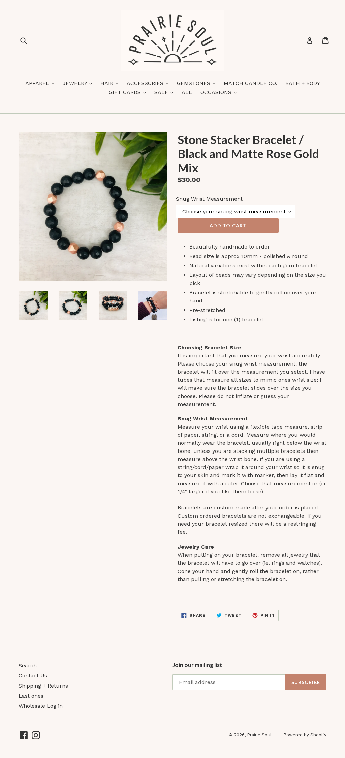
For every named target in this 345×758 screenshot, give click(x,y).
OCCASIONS (220, 92)
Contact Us (33, 675)
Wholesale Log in (41, 706)
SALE (165, 92)
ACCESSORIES (149, 83)
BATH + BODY (302, 83)
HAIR (111, 83)
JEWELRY (79, 83)
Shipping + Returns (43, 685)
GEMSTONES (198, 83)
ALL (187, 92)
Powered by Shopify (304, 734)
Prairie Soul (259, 734)
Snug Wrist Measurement (209, 199)
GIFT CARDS (129, 92)
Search (28, 665)
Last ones (31, 696)
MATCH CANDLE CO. (250, 83)
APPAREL (41, 83)
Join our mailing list (197, 665)
